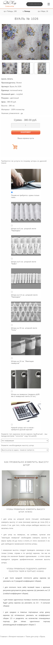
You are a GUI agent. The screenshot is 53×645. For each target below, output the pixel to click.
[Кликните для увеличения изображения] (26, 42)
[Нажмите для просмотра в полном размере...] (26, 505)
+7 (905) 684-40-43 (34, 4)
